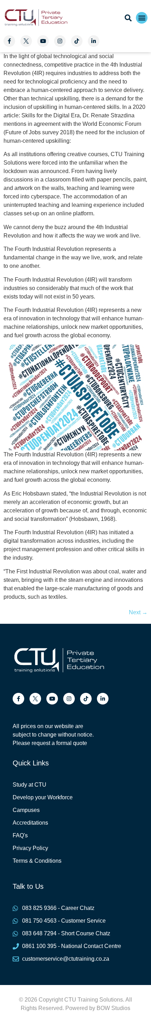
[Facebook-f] (9, 41)
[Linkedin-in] (93, 41)
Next (138, 612)
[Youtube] (43, 41)
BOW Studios (113, 1008)
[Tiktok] (77, 41)
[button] (141, 18)
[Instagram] (60, 41)
